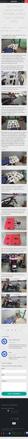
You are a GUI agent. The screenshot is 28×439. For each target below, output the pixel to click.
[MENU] (1, 1)
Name (3, 368)
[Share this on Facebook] (11, 330)
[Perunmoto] (14, 1)
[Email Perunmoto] (10, 418)
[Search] (22, 1)
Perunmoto (7, 428)
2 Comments (17, 30)
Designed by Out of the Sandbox (17, 428)
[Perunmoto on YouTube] (18, 418)
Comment (4, 381)
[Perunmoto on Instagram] (15, 418)
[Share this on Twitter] (8, 330)
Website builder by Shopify (7, 430)
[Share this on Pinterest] (15, 330)
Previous (20, 27)
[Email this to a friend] (19, 330)
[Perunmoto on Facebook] (13, 418)
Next (25, 27)
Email (3, 374)
